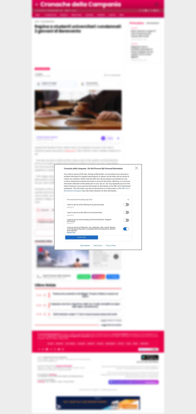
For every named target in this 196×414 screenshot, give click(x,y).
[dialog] (98, 207)
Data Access (98, 245)
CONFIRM (81, 237)
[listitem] (98, 199)
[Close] (137, 169)
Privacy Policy (111, 245)
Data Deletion (85, 245)
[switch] (126, 204)
